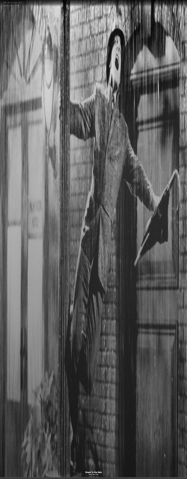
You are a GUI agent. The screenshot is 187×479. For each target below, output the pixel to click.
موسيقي (90, 476)
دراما (94, 476)
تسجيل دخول (11, 5)
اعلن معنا (10, 2)
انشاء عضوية (5, 5)
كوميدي (97, 476)
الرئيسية (20, 2)
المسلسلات (15, 2)
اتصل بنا (4, 2)
